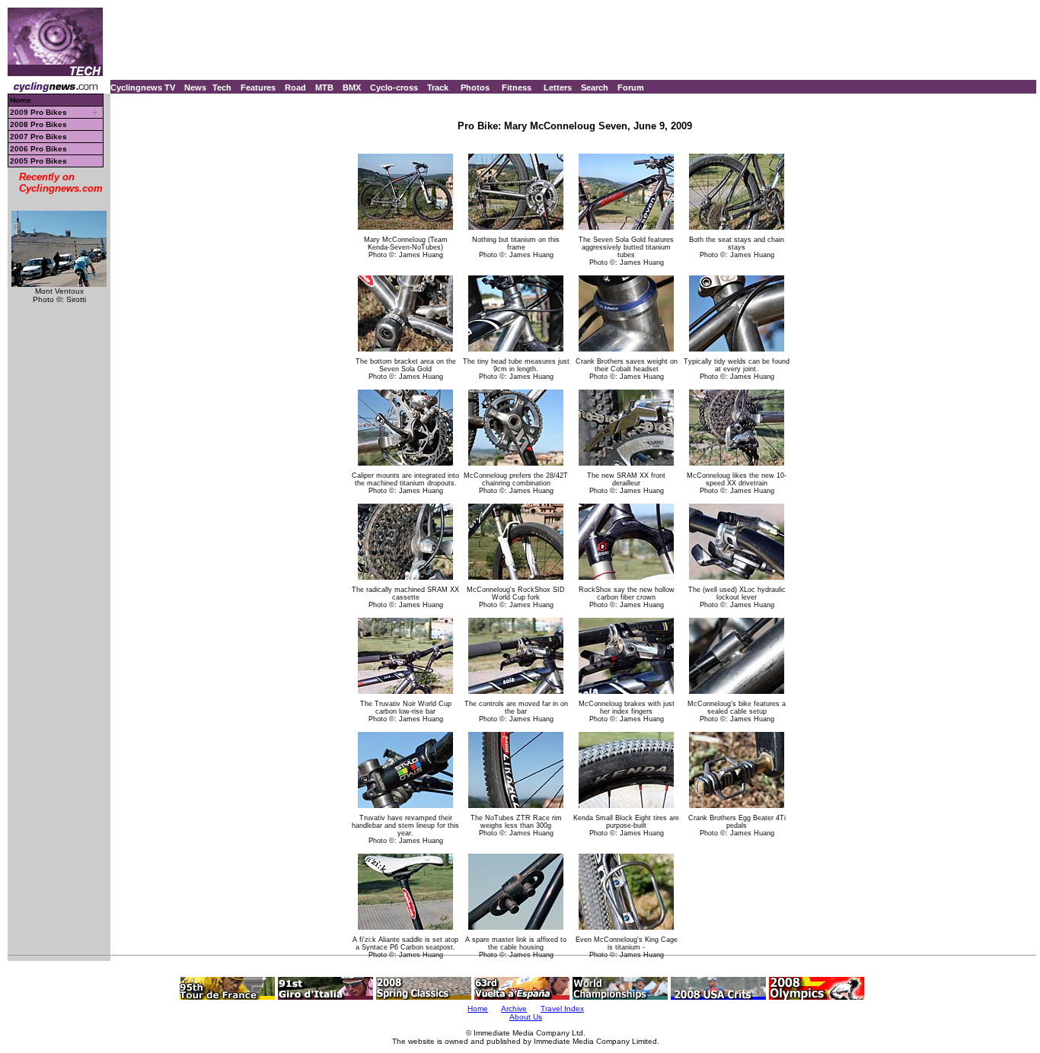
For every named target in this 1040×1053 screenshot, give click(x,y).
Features (258, 87)
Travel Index (562, 1008)
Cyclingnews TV (142, 87)
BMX (352, 87)
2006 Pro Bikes (38, 149)
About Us (525, 1017)
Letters (558, 87)
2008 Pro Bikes (38, 124)
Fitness (516, 87)
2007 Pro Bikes (38, 136)
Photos (475, 87)
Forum (630, 87)
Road (295, 87)
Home (20, 100)
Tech (221, 87)
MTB (324, 87)
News (195, 87)
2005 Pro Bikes (38, 161)
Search (594, 87)
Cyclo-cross (394, 87)
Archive (514, 1008)
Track (437, 87)
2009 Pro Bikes (38, 112)
